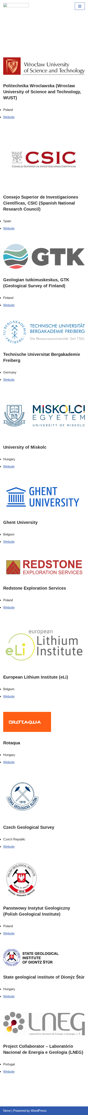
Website (9, 117)
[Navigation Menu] (80, 6)
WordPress (39, 1110)
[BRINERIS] (16, 6)
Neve (7, 1110)
